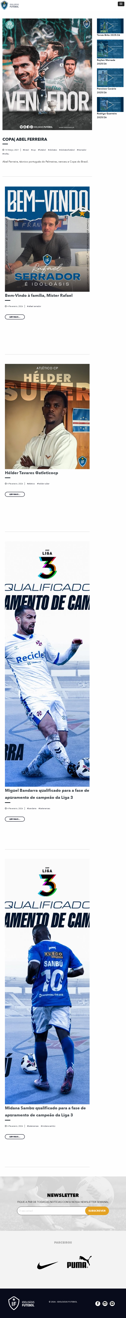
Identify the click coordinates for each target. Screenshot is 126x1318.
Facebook (97, 1303)
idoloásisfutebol (67, 150)
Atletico (31, 483)
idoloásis (53, 150)
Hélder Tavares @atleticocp (31, 473)
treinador (82, 150)
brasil (26, 150)
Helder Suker (43, 483)
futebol (42, 150)
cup (34, 150)
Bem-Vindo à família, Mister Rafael (39, 295)
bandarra (32, 808)
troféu (6, 153)
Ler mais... (14, 317)
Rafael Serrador (34, 306)
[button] (121, 4)
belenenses (45, 808)
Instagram (105, 1303)
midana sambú (48, 1126)
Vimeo (112, 1303)
